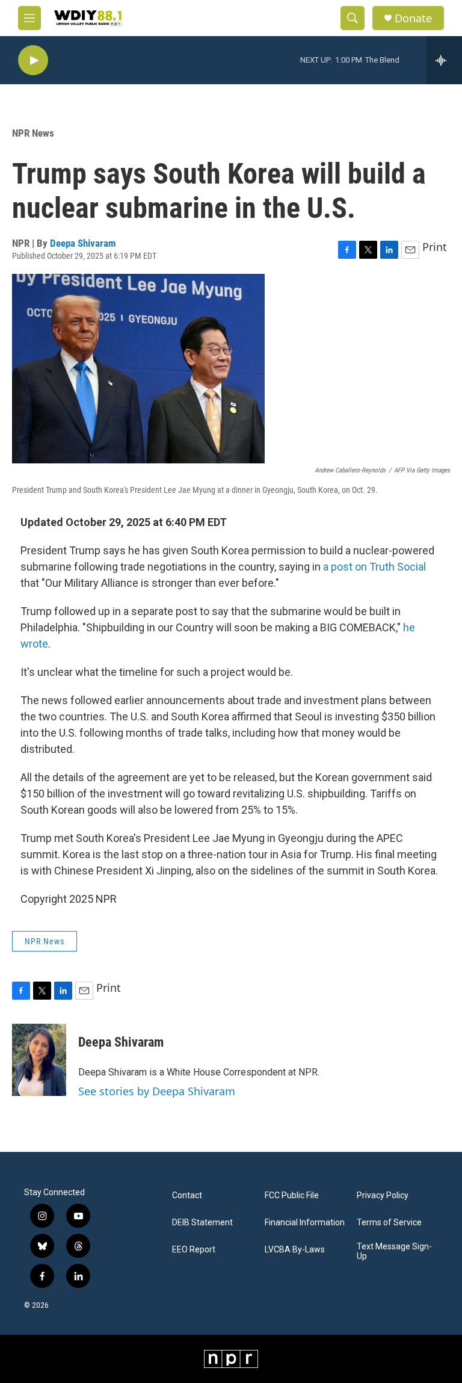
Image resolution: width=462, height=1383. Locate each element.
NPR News (33, 133)
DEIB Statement (202, 1222)
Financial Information (305, 1222)
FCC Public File (292, 1195)
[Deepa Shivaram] (39, 1060)
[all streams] (444, 60)
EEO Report (193, 1249)
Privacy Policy (382, 1195)
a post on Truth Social (374, 566)
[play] (33, 60)
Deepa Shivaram (83, 243)
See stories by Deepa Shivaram (156, 1091)
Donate (413, 18)
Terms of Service (389, 1222)
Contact (187, 1195)
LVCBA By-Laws (295, 1249)
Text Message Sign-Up (394, 1251)
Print (434, 247)
